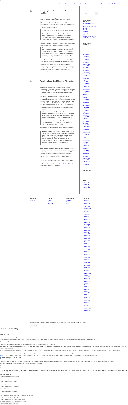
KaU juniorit (32, 200)
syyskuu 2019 (86, 129)
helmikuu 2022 (86, 110)
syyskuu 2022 (86, 102)
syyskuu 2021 (86, 112)
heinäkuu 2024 (86, 83)
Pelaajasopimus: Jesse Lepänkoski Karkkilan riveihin (57, 12)
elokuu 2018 (85, 137)
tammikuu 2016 (86, 158)
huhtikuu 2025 (86, 75)
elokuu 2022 (85, 104)
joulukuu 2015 (86, 159)
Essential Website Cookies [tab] (6, 341)
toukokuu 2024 (86, 86)
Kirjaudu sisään (86, 182)
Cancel (35, 325)
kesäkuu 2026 (86, 56)
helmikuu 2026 (86, 62)
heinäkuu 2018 (86, 139)
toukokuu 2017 (86, 145)
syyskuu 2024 (86, 80)
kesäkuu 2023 (86, 97)
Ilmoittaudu (50, 202)
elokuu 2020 (85, 123)
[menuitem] (60, 4)
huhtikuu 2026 (86, 59)
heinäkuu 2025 (86, 70)
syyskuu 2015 (86, 164)
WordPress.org (86, 187)
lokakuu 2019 (86, 128)
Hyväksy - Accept (4, 403)
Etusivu (49, 200)
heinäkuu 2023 (86, 96)
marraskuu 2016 (86, 151)
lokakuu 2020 (86, 121)
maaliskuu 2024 (86, 89)
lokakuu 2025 (86, 67)
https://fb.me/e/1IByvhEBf (68, 163)
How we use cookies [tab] (4, 334)
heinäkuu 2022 (86, 105)
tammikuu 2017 (86, 148)
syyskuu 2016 (86, 153)
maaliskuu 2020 (86, 126)
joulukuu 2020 (86, 120)
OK (31, 325)
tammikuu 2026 (86, 64)
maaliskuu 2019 (86, 136)
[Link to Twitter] (122, 4)
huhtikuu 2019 (86, 134)
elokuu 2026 (85, 53)
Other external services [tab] (5, 367)
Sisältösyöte (86, 184)
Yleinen (67, 205)
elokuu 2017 (85, 143)
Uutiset (49, 205)
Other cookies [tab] (3, 393)
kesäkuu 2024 (86, 85)
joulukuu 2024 (86, 78)
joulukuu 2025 (86, 65)
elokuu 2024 (85, 81)
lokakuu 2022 (86, 100)
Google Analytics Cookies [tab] (5, 358)
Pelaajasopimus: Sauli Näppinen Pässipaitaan (57, 81)
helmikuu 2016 (86, 156)
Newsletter (50, 203)
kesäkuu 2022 (86, 107)
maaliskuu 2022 (86, 108)
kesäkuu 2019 (86, 131)
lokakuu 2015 (86, 163)
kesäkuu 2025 (86, 72)
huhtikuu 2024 (86, 88)
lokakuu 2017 (86, 142)
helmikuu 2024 (86, 91)
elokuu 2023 (85, 94)
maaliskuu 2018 (86, 140)
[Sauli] (33, 83)
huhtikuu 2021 (86, 116)
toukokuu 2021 (86, 115)
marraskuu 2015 (86, 161)
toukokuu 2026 (86, 57)
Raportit (67, 202)
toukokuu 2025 (86, 73)
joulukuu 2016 (86, 150)
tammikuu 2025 (86, 77)
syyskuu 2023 (86, 93)
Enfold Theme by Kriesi (45, 319)
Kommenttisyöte (86, 186)
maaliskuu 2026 (86, 61)
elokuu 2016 (85, 155)
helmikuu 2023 (86, 99)
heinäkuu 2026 (86, 54)
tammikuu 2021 (86, 118)
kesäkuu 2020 (86, 124)
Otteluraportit (69, 200)
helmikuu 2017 (86, 147)
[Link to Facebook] (124, 4)
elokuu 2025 (85, 69)
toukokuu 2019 (86, 132)
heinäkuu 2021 (86, 113)
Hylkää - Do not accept (13, 403)
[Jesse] (33, 13)
